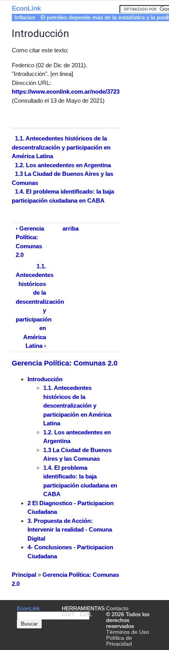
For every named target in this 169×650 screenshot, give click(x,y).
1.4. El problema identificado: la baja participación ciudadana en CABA (63, 196)
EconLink (26, 8)
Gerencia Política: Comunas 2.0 (65, 363)
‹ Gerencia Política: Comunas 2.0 (30, 242)
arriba (70, 228)
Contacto (117, 608)
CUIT (68, 614)
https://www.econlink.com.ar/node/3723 (65, 91)
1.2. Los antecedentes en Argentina (63, 164)
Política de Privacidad (119, 641)
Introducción (45, 379)
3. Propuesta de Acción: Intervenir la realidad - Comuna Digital (70, 529)
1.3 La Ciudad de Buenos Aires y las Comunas (62, 178)
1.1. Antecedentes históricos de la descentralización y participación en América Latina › (33, 306)
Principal (24, 574)
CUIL (86, 614)
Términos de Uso (127, 632)
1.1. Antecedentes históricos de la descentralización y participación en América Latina (61, 147)
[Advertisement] (144, 53)
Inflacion (25, 17)
